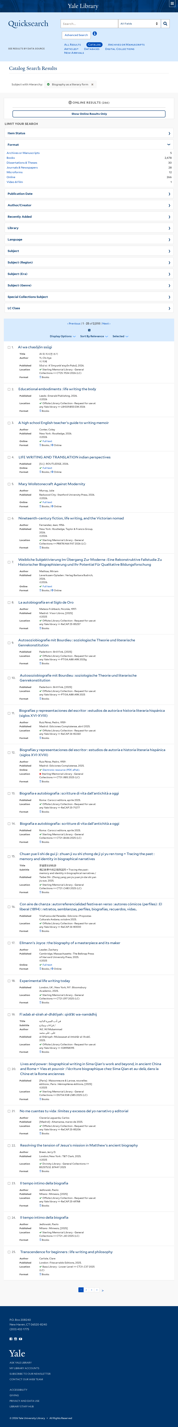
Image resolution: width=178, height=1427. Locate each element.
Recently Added (20, 216)
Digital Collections (120, 49)
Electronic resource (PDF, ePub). (61, 769)
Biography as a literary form (70, 84)
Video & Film (15, 182)
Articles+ (71, 49)
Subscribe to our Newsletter (30, 1373)
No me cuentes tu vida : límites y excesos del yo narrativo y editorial (74, 1111)
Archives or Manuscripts (126, 44)
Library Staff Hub (22, 1406)
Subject (13, 250)
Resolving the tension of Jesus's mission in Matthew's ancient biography (79, 1145)
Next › (106, 323)
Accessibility (18, 1389)
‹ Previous (88, 323)
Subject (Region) (20, 262)
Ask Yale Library (21, 1362)
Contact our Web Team (26, 1379)
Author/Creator (19, 205)
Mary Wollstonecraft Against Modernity (51, 484)
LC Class (14, 308)
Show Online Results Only (89, 113)
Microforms (15, 172)
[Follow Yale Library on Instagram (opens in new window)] (15, 1339)
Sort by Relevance (92, 336)
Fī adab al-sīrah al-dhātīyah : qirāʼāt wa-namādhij (58, 1014)
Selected (118, 336)
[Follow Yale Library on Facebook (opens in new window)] (11, 1339)
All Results (72, 44)
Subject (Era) (17, 273)
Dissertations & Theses (22, 162)
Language (15, 239)
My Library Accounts (24, 1368)
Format (13, 144)
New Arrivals (74, 52)
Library (13, 228)
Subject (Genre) (19, 285)
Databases (92, 49)
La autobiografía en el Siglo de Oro (46, 602)
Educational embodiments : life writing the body (57, 389)
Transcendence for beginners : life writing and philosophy (66, 1252)
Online (11, 177)
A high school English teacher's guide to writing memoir (63, 423)
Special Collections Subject (28, 296)
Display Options (61, 336)
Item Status (16, 133)
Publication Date (20, 193)
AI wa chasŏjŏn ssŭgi (35, 347)
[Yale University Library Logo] (89, 6)
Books (11, 157)
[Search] (165, 23)
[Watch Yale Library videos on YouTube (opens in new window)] (20, 1339)
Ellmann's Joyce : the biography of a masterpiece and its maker (69, 943)
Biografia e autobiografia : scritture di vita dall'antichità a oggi (69, 793)
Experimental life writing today (45, 981)
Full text (47, 441)
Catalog (94, 44)
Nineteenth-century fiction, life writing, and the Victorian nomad (71, 518)
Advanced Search (76, 35)
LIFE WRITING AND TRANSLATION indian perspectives (65, 457)
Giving (14, 1395)
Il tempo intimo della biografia (44, 1183)
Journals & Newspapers (22, 167)
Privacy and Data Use (24, 1401)
